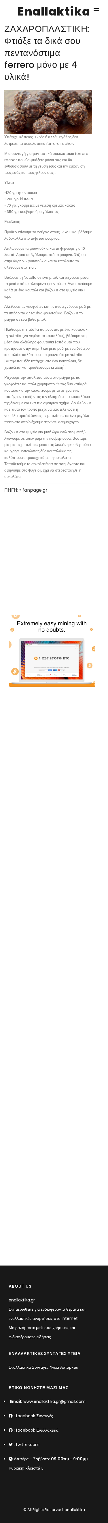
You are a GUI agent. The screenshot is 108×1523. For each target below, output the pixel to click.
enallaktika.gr (22, 1300)
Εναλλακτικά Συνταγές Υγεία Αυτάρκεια (43, 1367)
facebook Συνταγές (34, 1416)
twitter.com (27, 1444)
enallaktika (74, 1509)
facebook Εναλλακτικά (37, 1430)
